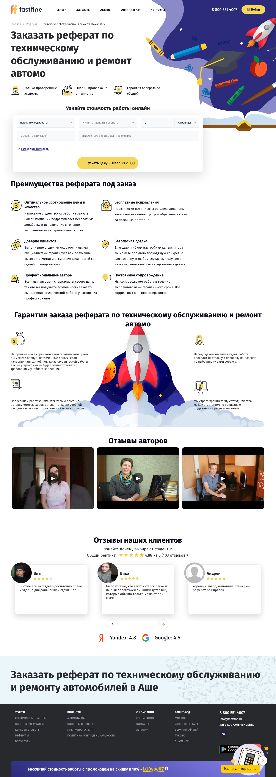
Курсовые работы (27, 729)
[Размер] (158, 124)
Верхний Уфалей (187, 729)
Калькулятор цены (240, 769)
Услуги (61, 10)
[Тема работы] (138, 137)
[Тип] (187, 124)
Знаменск (182, 741)
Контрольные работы (30, 718)
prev (113, 624)
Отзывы (105, 10)
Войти (255, 9)
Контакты (158, 10)
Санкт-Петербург (187, 723)
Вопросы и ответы (80, 723)
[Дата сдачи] (46, 137)
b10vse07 (153, 769)
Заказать (83, 10)
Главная (16, 24)
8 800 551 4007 (224, 9)
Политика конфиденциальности (91, 735)
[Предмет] (108, 124)
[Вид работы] (46, 124)
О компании (145, 718)
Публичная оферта (80, 729)
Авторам (142, 729)
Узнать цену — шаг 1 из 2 (108, 163)
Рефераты (22, 735)
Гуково (180, 735)
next (163, 624)
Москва (180, 718)
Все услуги (22, 741)
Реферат (31, 24)
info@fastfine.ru (231, 719)
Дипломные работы (29, 723)
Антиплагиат (131, 10)
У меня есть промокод (35, 148)
